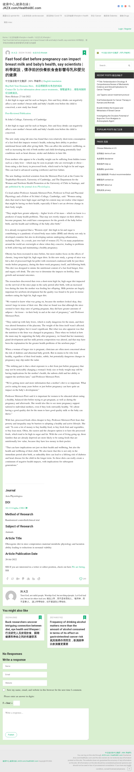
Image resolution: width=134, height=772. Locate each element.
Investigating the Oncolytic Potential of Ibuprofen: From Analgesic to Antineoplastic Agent (113, 118)
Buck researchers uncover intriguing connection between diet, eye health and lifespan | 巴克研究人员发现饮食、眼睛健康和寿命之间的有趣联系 (23, 629)
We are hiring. (78, 566)
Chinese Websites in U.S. (107, 148)
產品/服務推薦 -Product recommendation (114, 174)
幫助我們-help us (104, 164)
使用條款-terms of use (106, 153)
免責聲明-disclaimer (105, 159)
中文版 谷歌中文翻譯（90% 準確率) (115, 53)
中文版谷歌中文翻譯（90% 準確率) (118, 753)
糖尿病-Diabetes (110, 16)
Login (120, 29)
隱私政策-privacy (104, 190)
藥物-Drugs (124, 16)
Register (127, 29)
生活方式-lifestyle (40, 53)
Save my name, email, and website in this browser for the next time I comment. (44, 689)
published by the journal (29, 186)
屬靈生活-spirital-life (11, 16)
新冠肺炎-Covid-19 (54, 16)
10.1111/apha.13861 (15, 507)
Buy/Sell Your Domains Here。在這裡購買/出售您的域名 (33, 85)
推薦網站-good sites (105, 169)
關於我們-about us (104, 185)
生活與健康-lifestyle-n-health (76, 16)
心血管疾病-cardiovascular (33, 16)
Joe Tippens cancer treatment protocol (113, 95)
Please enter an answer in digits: (19, 696)
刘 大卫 (14, 53)
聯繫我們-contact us (105, 180)
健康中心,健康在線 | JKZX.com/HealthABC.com (22, 6)
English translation (52, 80)
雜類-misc (8, 22)
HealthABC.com (117, 755)
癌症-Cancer (96, 16)
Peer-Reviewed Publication (18, 113)
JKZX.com (106, 755)
